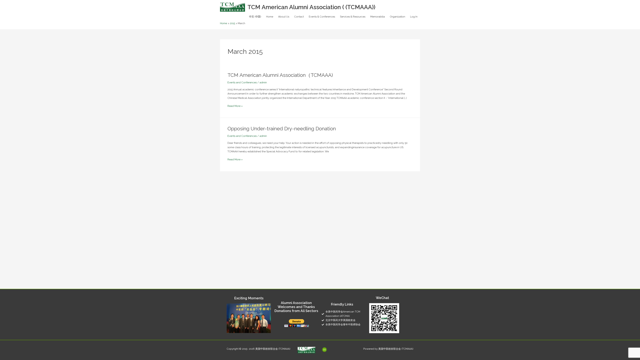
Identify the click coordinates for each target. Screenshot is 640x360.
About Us (283, 16)
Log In (414, 16)
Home (269, 16)
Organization (397, 16)
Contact (299, 16)
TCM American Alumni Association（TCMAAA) (280, 75)
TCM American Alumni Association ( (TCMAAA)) (311, 7)
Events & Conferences (322, 16)
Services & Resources (352, 16)
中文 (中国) (255, 16)
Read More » (235, 106)
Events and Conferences (242, 82)
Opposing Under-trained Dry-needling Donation (282, 129)
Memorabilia (377, 16)
